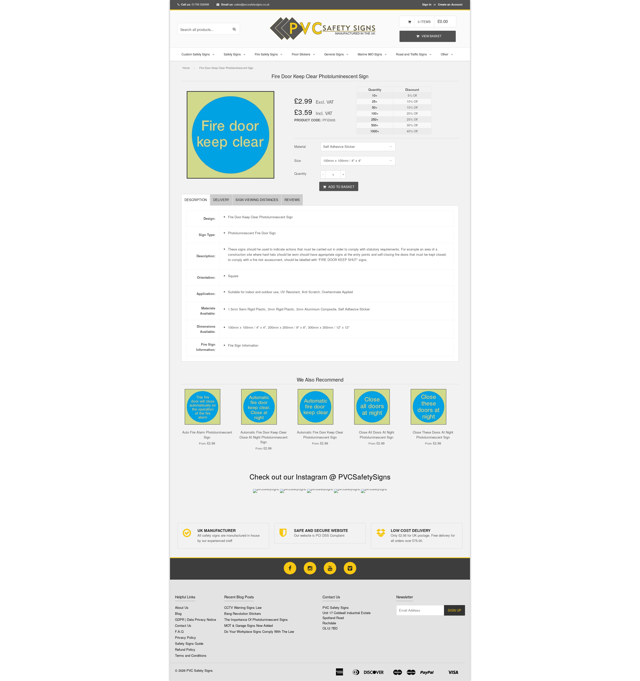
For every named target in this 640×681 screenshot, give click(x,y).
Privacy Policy (185, 637)
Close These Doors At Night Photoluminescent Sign (433, 435)
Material (300, 146)
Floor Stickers (301, 54)
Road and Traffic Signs (411, 54)
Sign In (427, 4)
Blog (178, 613)
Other (444, 54)
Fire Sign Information (243, 345)
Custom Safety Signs (196, 54)
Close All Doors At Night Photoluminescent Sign (376, 435)
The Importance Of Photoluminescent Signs (256, 619)
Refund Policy (185, 649)
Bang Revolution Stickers (242, 613)
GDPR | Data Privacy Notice (195, 619)
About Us (181, 607)
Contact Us (183, 625)
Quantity (300, 173)
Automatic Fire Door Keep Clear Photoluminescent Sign (320, 435)
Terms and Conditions (190, 655)
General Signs (334, 54)
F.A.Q (179, 631)
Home (186, 68)
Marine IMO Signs (370, 54)
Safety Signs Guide (189, 643)
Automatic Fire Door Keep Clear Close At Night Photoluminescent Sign (264, 437)
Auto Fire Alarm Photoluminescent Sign (207, 435)
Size (297, 160)
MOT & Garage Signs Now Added (248, 625)
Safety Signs (232, 54)
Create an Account (450, 4)
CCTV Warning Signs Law (243, 607)
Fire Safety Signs (266, 54)
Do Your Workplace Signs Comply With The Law (259, 631)
